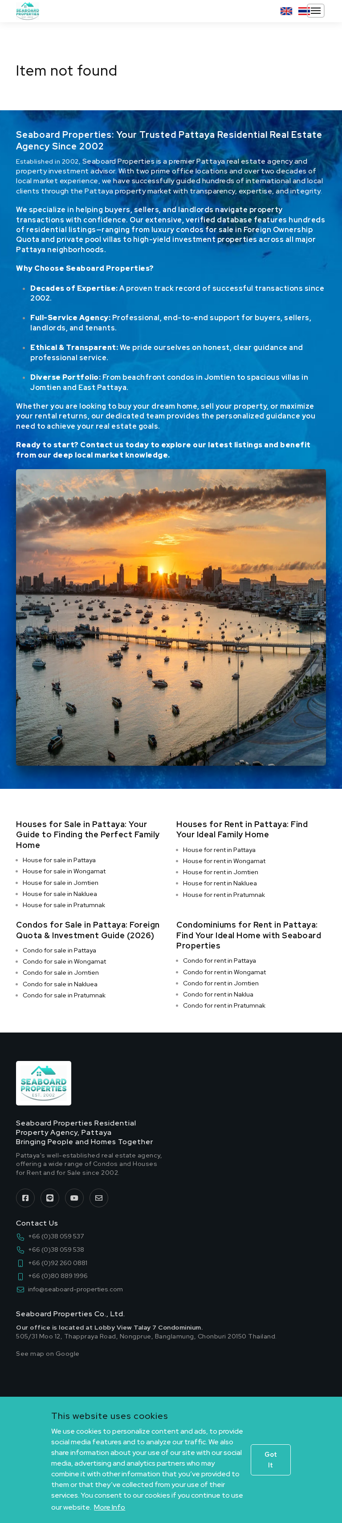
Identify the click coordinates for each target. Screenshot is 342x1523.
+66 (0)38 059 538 (56, 1250)
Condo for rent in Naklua (218, 994)
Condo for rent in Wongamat (224, 972)
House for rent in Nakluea (220, 883)
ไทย (304, 11)
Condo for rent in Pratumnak (224, 1005)
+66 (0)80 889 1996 (58, 1276)
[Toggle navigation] (316, 11)
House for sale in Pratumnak (64, 905)
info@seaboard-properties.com (75, 1289)
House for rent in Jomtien (220, 872)
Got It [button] (271, 1459)
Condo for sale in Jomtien (61, 972)
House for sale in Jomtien (60, 883)
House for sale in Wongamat (64, 871)
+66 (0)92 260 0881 (57, 1263)
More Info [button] (109, 1507)
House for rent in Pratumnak (224, 895)
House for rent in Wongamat (224, 861)
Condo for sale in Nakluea (60, 984)
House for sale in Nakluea (60, 894)
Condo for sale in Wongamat (64, 961)
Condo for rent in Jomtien (221, 983)
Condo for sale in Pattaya (59, 950)
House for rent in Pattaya (219, 850)
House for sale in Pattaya (59, 860)
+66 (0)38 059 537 (56, 1236)
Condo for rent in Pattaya (219, 960)
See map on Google (48, 1354)
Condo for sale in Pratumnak (64, 995)
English (286, 11)
